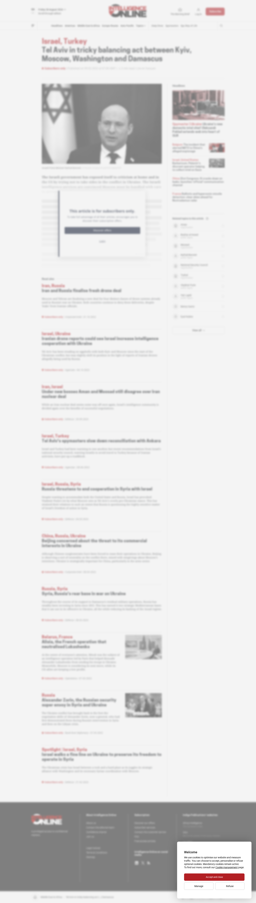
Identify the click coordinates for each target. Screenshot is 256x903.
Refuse (230, 886)
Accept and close (214, 877)
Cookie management (226, 867)
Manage (198, 886)
